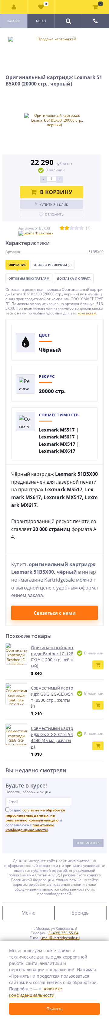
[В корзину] (98, 664)
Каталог (13, 21)
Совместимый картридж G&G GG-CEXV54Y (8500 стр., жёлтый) (52, 697)
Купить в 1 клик (53, 204)
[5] (81, 228)
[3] (71, 228)
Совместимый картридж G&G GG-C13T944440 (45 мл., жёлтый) (52, 737)
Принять (54, 1008)
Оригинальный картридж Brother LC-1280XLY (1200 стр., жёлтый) (52, 657)
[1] (62, 228)
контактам (87, 313)
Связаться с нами (55, 613)
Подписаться (88, 843)
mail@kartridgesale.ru (60, 937)
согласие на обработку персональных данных (35, 813)
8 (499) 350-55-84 (63, 932)
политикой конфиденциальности (29, 827)
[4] (76, 228)
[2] (66, 228)
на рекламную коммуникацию (32, 818)
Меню (41, 21)
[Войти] (14, 7)
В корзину (56, 192)
